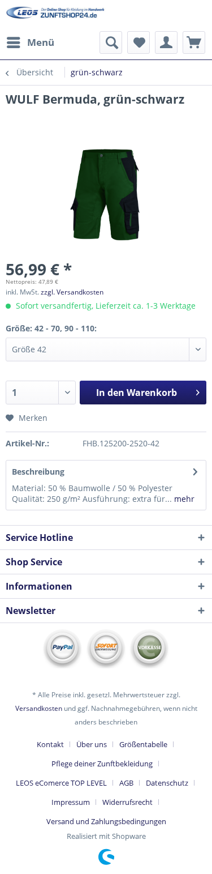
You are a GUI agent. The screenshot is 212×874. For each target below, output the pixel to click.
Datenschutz (167, 783)
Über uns (91, 744)
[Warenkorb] (194, 42)
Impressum (70, 802)
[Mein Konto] (166, 42)
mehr (183, 498)
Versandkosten (38, 708)
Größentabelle (143, 744)
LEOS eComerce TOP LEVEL (61, 783)
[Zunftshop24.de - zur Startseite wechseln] (56, 15)
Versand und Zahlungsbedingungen (106, 821)
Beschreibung (38, 471)
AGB (126, 783)
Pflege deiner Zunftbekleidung (102, 763)
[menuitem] (30, 42)
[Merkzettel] (138, 42)
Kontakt (50, 744)
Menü (40, 42)
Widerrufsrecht (127, 802)
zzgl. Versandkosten (72, 292)
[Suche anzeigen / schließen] (110, 42)
